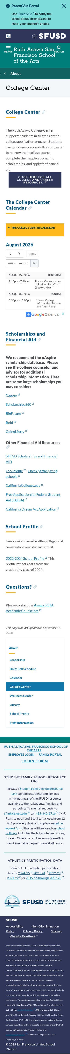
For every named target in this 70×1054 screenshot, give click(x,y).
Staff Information (22, 722)
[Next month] (19, 253)
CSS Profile (14, 471)
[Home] (49, 37)
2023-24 (39, 873)
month (23, 263)
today (32, 253)
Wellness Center (21, 696)
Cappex (11, 395)
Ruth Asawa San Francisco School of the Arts (36, 748)
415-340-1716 (46, 813)
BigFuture (13, 413)
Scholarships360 (18, 404)
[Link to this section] (43, 112)
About (15, 73)
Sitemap (56, 931)
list (34, 263)
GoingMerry (15, 431)
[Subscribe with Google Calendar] (45, 315)
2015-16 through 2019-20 (43, 878)
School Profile (19, 713)
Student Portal (35, 761)
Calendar (16, 677)
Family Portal (50, 754)
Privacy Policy (33, 931)
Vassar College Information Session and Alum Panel (49, 303)
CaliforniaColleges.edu (23, 485)
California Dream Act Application (31, 509)
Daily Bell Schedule (23, 669)
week (11, 263)
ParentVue (25, 14)
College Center (20, 686)
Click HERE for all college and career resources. (35, 179)
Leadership (17, 659)
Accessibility (14, 926)
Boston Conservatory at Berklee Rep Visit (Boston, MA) (48, 284)
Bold (9, 422)
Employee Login (21, 754)
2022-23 (54, 873)
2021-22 (13, 878)
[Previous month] (10, 253)
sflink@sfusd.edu (15, 813)
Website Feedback (23, 936)
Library (15, 704)
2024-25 (24, 873)
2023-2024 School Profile (25, 558)
